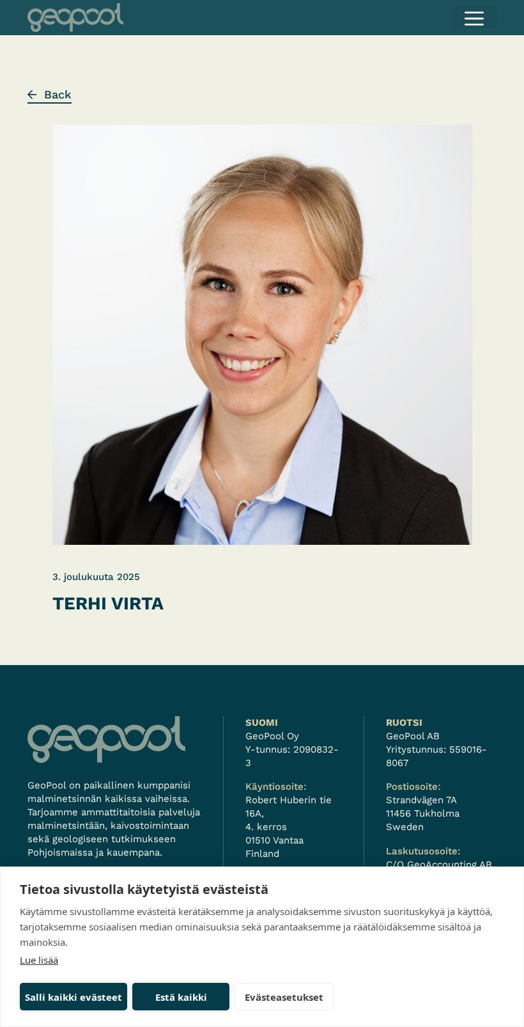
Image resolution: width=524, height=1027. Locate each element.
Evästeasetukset (284, 997)
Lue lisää (39, 959)
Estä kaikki (181, 997)
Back (58, 94)
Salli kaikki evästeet (73, 997)
